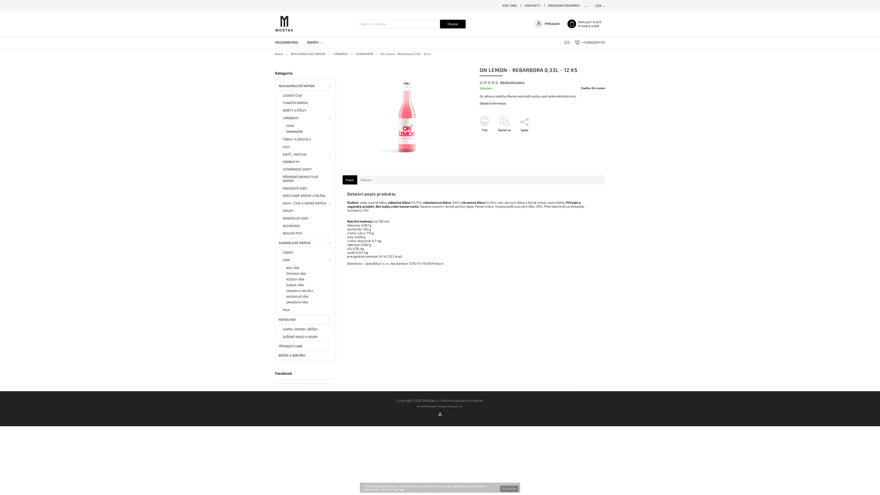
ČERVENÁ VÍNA (296, 273)
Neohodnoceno (512, 82)
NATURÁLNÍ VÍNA (297, 296)
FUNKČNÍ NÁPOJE (295, 103)
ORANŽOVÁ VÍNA (297, 302)
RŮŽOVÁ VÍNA (295, 279)
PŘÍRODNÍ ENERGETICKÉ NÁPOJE (300, 179)
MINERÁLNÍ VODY (295, 218)
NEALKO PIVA (292, 233)
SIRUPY (288, 211)
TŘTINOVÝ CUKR (290, 346)
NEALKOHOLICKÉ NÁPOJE (297, 86)
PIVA (286, 310)
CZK (598, 6)
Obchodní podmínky (564, 5)
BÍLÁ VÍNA (292, 268)
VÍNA (286, 260)
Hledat (453, 24)
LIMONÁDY (291, 118)
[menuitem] (288, 42)
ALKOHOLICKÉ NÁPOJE (295, 243)
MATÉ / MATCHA (295, 154)
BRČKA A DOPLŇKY (292, 355)
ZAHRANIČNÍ (294, 131)
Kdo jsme (509, 5)
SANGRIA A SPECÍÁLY (299, 291)
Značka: (593, 88)
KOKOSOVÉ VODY (295, 188)
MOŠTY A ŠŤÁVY (294, 110)
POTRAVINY (287, 320)
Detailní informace (493, 103)
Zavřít (590, 138)
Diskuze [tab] (366, 180)
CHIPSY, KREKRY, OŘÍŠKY (300, 329)
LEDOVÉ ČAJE (292, 95)
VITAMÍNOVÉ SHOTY (297, 169)
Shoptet (432, 406)
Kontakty (532, 5)
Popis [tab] (350, 180)
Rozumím (509, 488)
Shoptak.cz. (455, 406)
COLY (286, 147)
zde (402, 489)
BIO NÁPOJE (291, 226)
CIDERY (288, 252)
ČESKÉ (290, 126)
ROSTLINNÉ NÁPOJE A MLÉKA (304, 196)
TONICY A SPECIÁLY (297, 139)
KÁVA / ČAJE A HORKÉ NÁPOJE (305, 203)
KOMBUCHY (291, 162)
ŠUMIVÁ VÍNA (295, 285)
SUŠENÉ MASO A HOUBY (300, 337)
